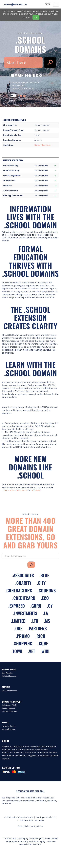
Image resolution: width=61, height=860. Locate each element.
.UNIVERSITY (21, 490)
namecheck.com (8, 726)
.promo (23, 636)
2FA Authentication (9, 690)
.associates (23, 575)
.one (18, 628)
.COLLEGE (36, 490)
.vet (31, 651)
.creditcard (23, 598)
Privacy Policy (25, 826)
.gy (50, 605)
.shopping (22, 643)
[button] (47, 4)
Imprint (38, 826)
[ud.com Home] (18, 4)
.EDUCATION (8, 490)
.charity (23, 583)
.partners (37, 628)
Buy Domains (7, 673)
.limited (18, 621)
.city (41, 583)
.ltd (34, 621)
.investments (25, 613)
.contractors (18, 590)
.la (45, 613)
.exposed (16, 605)
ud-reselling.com (8, 729)
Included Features (9, 676)
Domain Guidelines (43, 145)
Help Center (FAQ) (9, 705)
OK (35, 17)
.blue (44, 575)
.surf (43, 643)
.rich (40, 636)
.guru (35, 605)
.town (16, 651)
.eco (45, 598)
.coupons (47, 590)
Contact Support (8, 708)
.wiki (45, 651)
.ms (47, 621)
